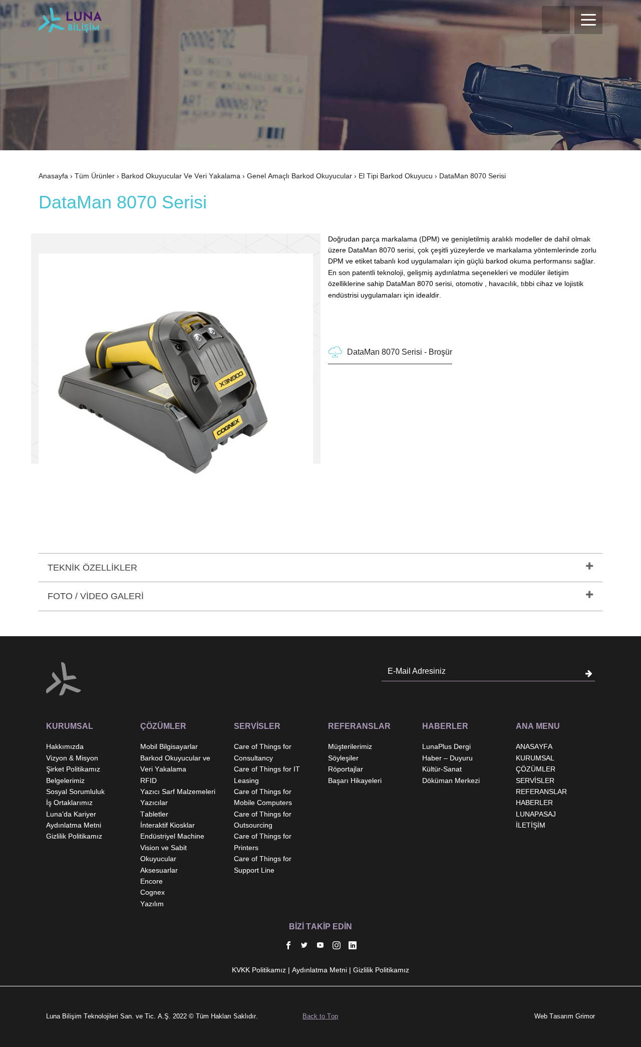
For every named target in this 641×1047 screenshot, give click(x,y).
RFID (148, 780)
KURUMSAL (535, 758)
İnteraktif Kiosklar (167, 825)
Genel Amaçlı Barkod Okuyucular (299, 176)
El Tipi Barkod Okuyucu (396, 176)
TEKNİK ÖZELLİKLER (92, 568)
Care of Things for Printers (262, 841)
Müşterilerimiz (350, 746)
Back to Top (320, 1016)
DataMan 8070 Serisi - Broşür (399, 352)
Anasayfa (53, 176)
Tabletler (154, 814)
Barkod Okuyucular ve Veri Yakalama (180, 176)
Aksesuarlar (159, 870)
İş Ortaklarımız (69, 803)
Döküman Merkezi (451, 780)
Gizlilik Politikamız (74, 836)
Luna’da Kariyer (71, 814)
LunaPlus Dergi (446, 746)
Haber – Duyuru (447, 758)
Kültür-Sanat (442, 769)
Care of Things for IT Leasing (267, 774)
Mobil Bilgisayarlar (169, 746)
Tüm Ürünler (95, 176)
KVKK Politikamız (259, 970)
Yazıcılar (154, 803)
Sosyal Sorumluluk (75, 792)
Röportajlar (345, 769)
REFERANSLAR (541, 792)
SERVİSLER (535, 780)
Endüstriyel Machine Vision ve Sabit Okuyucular (172, 847)
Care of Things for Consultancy (262, 751)
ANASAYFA (534, 746)
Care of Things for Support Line (262, 864)
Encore (151, 881)
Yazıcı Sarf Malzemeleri (177, 792)
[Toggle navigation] (588, 20)
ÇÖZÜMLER (535, 769)
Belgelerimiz (65, 780)
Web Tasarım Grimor (564, 1016)
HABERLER (534, 803)
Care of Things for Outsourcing (262, 819)
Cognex (152, 892)
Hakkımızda (65, 746)
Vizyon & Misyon (72, 758)
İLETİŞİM (530, 825)
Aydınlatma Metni (73, 825)
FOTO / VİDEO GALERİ (96, 596)
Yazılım (152, 904)
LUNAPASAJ (536, 814)
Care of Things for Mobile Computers (263, 797)
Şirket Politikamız (73, 769)
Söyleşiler (343, 758)
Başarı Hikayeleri (355, 780)
